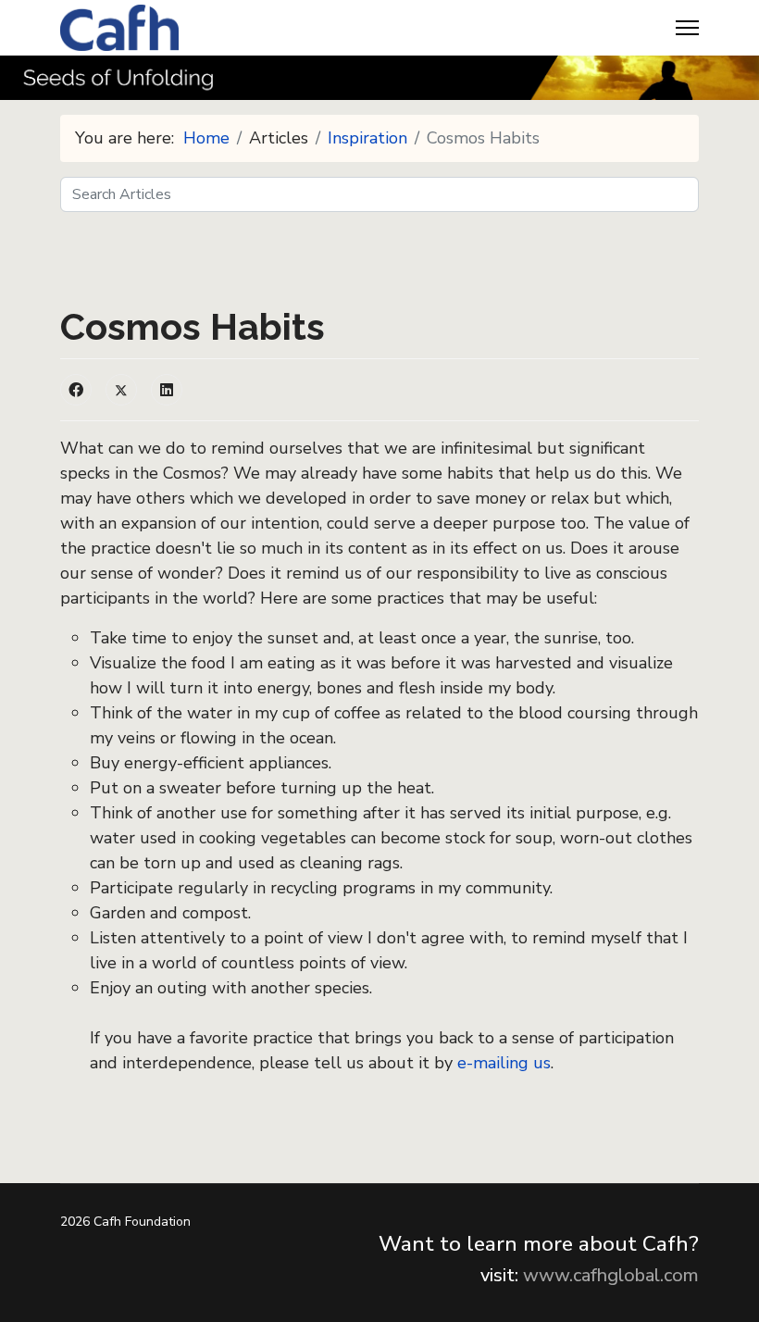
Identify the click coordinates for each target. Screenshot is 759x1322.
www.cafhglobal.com (611, 1275)
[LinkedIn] (166, 389)
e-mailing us (504, 1063)
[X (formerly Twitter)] (121, 389)
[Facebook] (76, 389)
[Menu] (687, 28)
